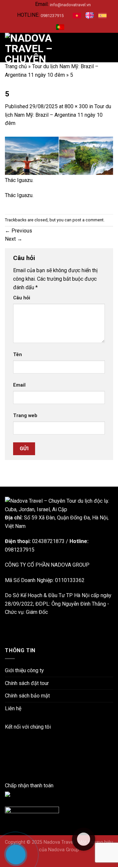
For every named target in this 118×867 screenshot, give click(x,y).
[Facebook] (7, 735)
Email (19, 385)
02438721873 (48, 541)
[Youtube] (7, 760)
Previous (18, 231)
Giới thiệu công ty (24, 670)
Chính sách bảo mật (27, 696)
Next (13, 239)
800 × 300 (76, 106)
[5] (59, 155)
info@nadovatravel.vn (70, 4)
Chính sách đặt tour (27, 683)
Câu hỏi (21, 298)
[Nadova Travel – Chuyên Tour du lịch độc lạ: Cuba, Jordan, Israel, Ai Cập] (59, 505)
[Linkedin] (7, 743)
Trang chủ (16, 66)
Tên (17, 354)
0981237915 (52, 15)
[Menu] (109, 48)
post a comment (88, 219)
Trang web (25, 415)
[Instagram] (7, 752)
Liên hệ (13, 708)
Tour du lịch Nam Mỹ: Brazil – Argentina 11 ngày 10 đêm (58, 114)
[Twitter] (7, 769)
